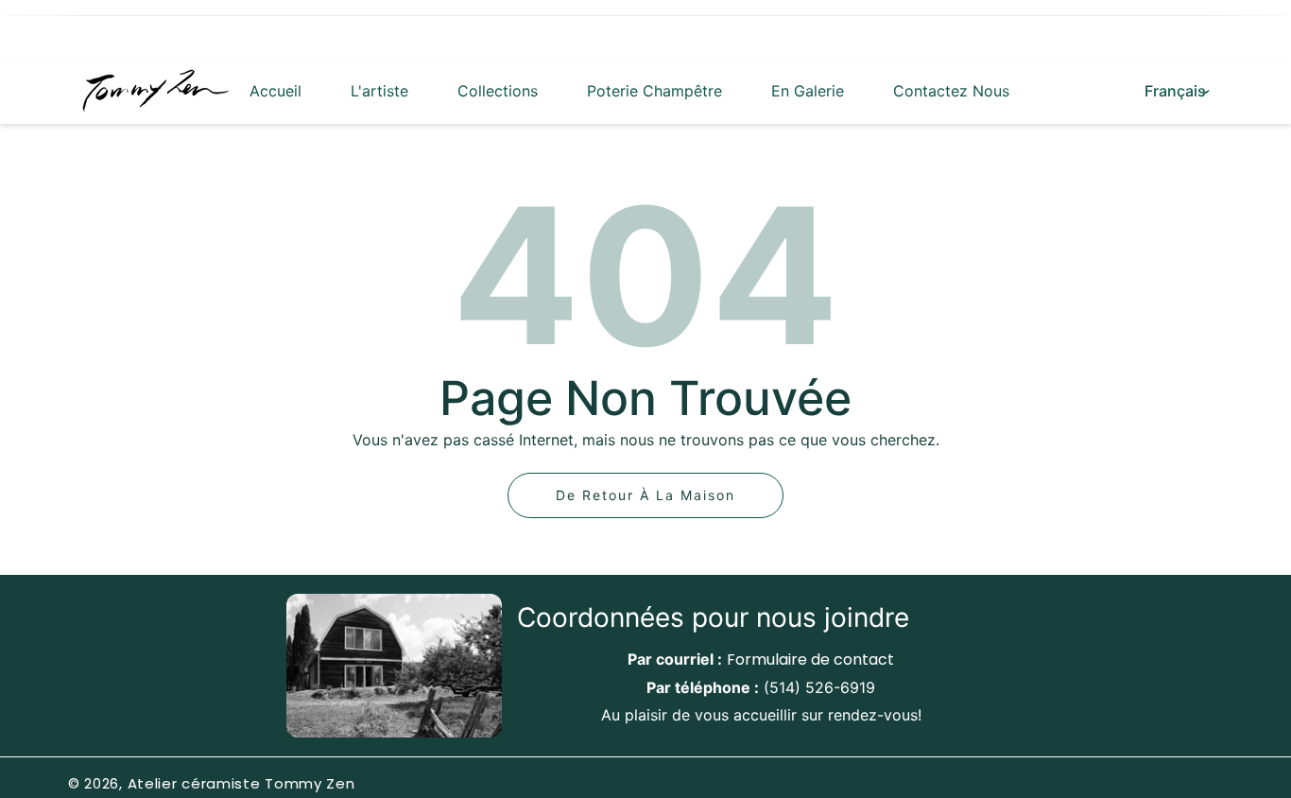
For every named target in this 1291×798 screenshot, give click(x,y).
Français (1175, 90)
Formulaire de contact (810, 659)
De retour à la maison (645, 495)
